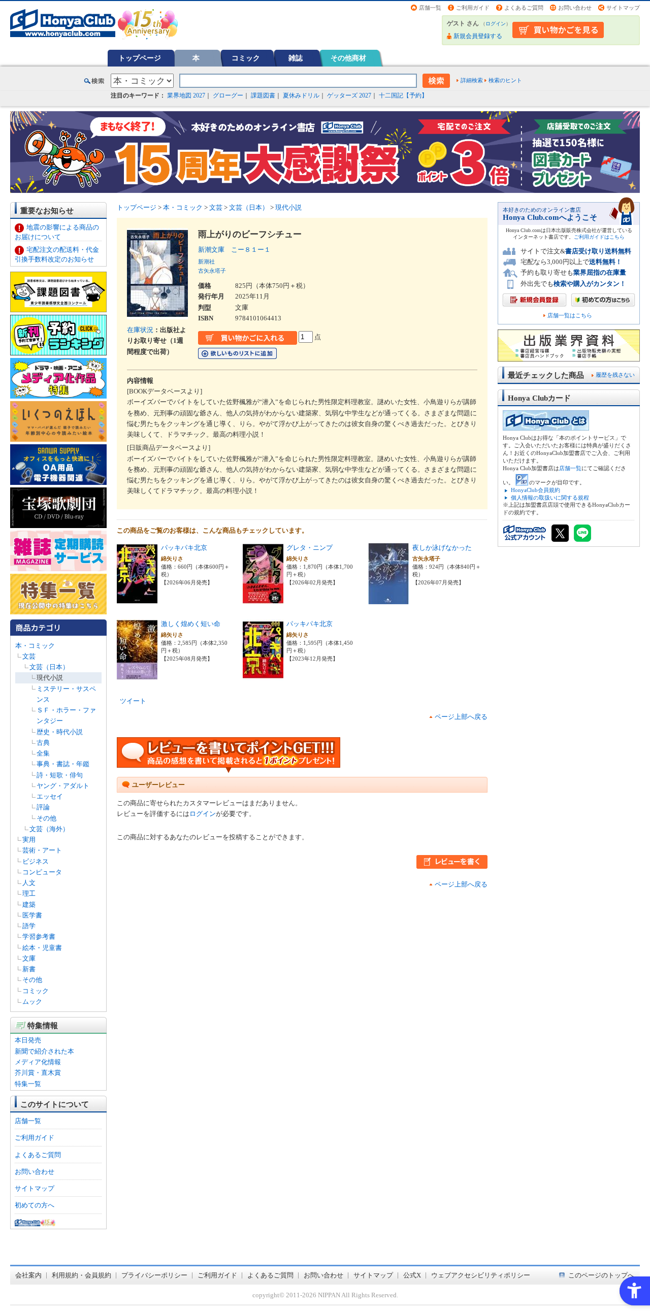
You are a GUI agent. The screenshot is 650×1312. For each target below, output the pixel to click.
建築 (29, 904)
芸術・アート (42, 850)
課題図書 (263, 95)
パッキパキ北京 (184, 547)
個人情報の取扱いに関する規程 (550, 498)
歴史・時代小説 (60, 732)
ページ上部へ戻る (461, 716)
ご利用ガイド (473, 8)
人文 (29, 883)
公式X (412, 1275)
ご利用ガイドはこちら (599, 237)
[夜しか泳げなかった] (388, 599)
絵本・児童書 (42, 948)
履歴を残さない (615, 375)
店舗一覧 (430, 8)
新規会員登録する (477, 36)
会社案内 (28, 1275)
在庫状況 (140, 330)
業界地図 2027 (186, 95)
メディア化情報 (38, 1062)
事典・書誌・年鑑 (63, 764)
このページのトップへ (601, 1275)
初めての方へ (34, 1205)
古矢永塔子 (212, 271)
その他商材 (348, 58)
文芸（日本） (49, 667)
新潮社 (206, 261)
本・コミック (35, 645)
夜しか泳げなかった (442, 547)
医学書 (32, 915)
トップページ (139, 58)
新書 (29, 969)
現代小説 (50, 677)
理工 (29, 893)
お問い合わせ (575, 8)
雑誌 (295, 58)
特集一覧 (28, 1084)
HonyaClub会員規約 (535, 490)
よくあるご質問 (523, 8)
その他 (46, 818)
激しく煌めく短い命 (190, 624)
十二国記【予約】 (403, 95)
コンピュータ (42, 872)
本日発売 (28, 1040)
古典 (43, 742)
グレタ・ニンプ (309, 547)
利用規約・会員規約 (81, 1275)
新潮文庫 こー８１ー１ (234, 249)
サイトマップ (623, 8)
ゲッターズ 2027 (349, 95)
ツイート (133, 701)
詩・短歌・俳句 (60, 775)
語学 (29, 926)
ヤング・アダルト (63, 786)
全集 (43, 753)
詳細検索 (472, 80)
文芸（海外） (49, 829)
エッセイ (50, 796)
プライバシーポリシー (154, 1275)
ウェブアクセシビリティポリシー (480, 1275)
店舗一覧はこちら (569, 315)
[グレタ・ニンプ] (263, 599)
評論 (43, 807)
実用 (29, 839)
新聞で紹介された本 (44, 1051)
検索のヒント (505, 80)
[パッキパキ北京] (137, 599)
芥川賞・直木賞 (38, 1072)
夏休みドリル (301, 95)
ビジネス (35, 861)
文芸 (29, 656)
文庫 (29, 958)
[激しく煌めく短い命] (137, 675)
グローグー (228, 95)
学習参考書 (38, 936)
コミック (246, 58)
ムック (32, 1001)
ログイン (495, 23)
